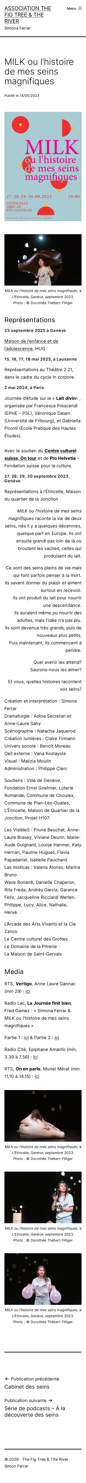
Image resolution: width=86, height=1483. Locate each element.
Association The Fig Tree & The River (27, 14)
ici (28, 991)
